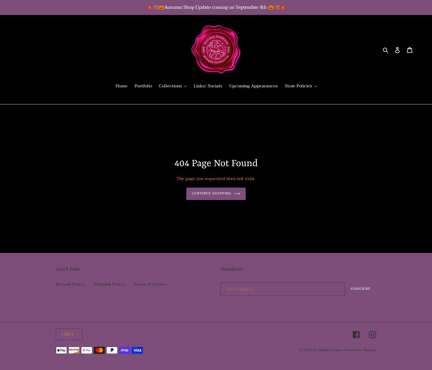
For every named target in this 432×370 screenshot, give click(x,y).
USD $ (67, 334)
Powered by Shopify (360, 350)
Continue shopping (212, 194)
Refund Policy (70, 284)
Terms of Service (150, 284)
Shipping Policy (109, 284)
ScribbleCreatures (327, 350)
